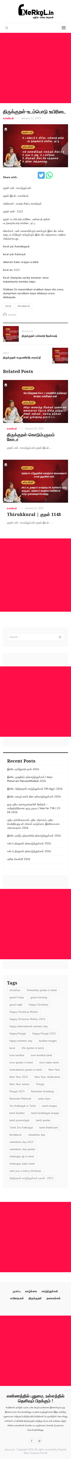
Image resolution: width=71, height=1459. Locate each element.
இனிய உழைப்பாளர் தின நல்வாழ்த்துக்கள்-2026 (34, 796)
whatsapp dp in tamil (21, 1156)
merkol (12, 314)
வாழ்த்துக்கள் (50, 1291)
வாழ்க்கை (31, 1291)
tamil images (49, 1106)
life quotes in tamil (33, 1048)
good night (15, 1004)
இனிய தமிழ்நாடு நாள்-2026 (23, 769)
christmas (14, 990)
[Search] (60, 637)
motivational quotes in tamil (25, 1069)
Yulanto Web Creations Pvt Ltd (45, 1451)
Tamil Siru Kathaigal (21, 1127)
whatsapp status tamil (22, 1163)
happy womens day (20, 1040)
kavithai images (48, 1040)
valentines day (36, 1134)
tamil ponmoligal (19, 1120)
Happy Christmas (38, 1004)
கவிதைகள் (17, 1298)
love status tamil (49, 1062)
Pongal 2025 (17, 1091)
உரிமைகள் (10, 1449)
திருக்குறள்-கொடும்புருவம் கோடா (31, 437)
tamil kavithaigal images (45, 1113)
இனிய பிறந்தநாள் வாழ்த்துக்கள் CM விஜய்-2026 (35, 788)
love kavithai (16, 1055)
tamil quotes (43, 1120)
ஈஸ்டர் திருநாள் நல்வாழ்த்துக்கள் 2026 (29, 843)
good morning (38, 997)
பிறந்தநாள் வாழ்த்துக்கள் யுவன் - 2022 (31, 1178)
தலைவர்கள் (54, 1298)
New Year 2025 (18, 1077)
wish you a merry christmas (25, 1171)
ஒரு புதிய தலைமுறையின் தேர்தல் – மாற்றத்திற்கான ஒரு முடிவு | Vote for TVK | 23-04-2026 (34, 808)
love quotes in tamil (21, 1062)
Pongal (40, 1084)
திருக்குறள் (35, 1298)
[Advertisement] (35, 68)
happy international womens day (28, 1026)
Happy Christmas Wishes (23, 1012)
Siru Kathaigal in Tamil (22, 1106)
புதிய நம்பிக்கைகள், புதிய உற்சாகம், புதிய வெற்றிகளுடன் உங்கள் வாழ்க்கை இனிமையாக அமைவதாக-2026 (33, 824)
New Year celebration (47, 1077)
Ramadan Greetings (42, 1091)
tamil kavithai (17, 1113)
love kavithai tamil (41, 1055)
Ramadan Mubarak (20, 1098)
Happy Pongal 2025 (44, 1033)
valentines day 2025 (21, 1142)
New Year (54, 1069)
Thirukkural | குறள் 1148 (34, 514)
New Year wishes (19, 1084)
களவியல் (8, 118)
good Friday (16, 997)
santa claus (44, 1098)
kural (8, 306)
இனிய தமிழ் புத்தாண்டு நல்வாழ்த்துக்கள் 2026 (34, 835)
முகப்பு (17, 1291)
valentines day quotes (22, 1149)
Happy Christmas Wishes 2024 (27, 1019)
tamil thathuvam (48, 1127)
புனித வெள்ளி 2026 (18, 859)
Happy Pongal (17, 1033)
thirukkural (24, 306)
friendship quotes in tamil (42, 990)
